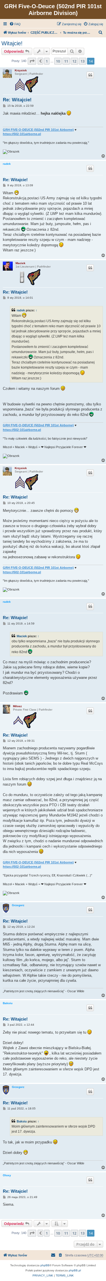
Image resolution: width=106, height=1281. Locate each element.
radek (7, 163)
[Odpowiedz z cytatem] (90, 75)
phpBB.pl (75, 1270)
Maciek (20, 263)
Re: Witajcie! (17, 99)
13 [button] (83, 61)
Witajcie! (12, 43)
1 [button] (47, 61)
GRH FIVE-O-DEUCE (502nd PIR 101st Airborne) (38, 129)
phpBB (44, 1265)
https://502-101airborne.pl (22, 134)
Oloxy (7, 1175)
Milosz (17, 706)
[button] (32, 61)
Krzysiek (21, 70)
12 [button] (74, 61)
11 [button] (66, 61)
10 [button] (58, 61)
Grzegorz (18, 905)
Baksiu (7, 1003)
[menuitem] (15, 24)
